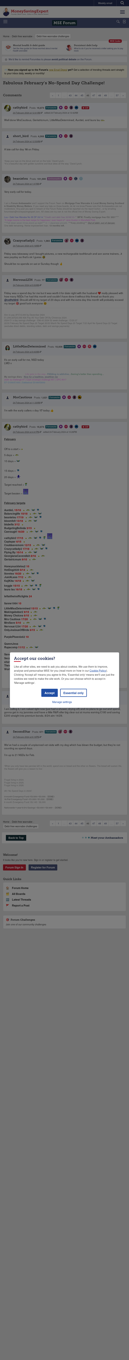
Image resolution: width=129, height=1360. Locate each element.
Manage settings (62, 702)
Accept (50, 693)
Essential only (73, 693)
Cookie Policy (98, 670)
